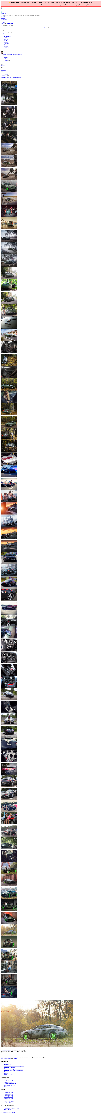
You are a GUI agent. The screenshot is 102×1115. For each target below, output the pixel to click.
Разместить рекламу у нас (11, 1108)
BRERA (3, 75)
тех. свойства (4, 74)
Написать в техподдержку (8, 1112)
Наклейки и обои (8, 1074)
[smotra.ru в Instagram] (3, 13)
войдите (16, 1058)
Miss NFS (6, 1099)
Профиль (6, 57)
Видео (5, 40)
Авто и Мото (7, 36)
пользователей (41, 27)
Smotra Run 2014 (8, 1092)
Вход (2, 23)
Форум (6, 46)
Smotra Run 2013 (8, 1094)
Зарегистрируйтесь (6, 1058)
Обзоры (6, 39)
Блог (5, 58)
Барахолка (6, 47)
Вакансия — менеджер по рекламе (14, 1070)
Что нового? (7, 1064)
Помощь (6, 1073)
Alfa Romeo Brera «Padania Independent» (11, 54)
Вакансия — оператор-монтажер (13, 1069)
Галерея (6, 60)
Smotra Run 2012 (8, 1095)
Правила (6, 1071)
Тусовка (6, 45)
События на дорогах (9, 1085)
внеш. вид (3, 70)
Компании (6, 43)
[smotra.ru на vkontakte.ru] (1, 9)
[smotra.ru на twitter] (1, 12)
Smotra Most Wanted (9, 1101)
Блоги (5, 37)
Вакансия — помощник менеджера (14, 1066)
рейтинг (3, 65)
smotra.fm (6, 1086)
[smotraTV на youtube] (1, 7)
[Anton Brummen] (2, 53)
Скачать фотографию (6, 1050)
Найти (2, 33)
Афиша (6, 42)
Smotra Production (9, 1082)
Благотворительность (10, 1083)
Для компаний (8, 1109)
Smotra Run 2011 (8, 1097)
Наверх (3, 22)
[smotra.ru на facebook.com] (1, 10)
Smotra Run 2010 (8, 1098)
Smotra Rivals (7, 1102)
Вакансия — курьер (9, 1067)
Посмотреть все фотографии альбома (11, 77)
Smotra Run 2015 (8, 1080)
